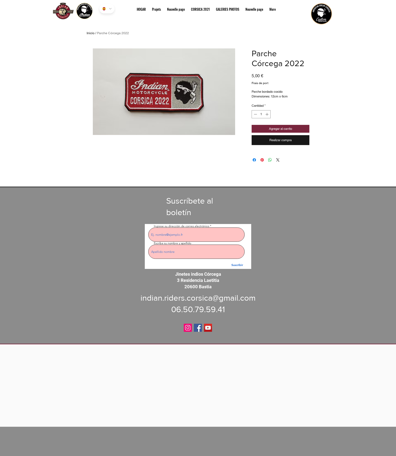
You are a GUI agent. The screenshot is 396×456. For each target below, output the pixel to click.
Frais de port (260, 83)
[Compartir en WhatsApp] (270, 159)
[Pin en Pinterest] (262, 159)
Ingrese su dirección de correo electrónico (181, 226)
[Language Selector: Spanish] (106, 8)
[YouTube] (208, 328)
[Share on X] (277, 159)
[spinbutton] (261, 114)
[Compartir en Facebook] (254, 159)
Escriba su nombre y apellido (172, 243)
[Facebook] (198, 328)
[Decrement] (255, 114)
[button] (227, 9)
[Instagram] (188, 328)
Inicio (90, 33)
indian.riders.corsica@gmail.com (198, 297)
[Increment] (267, 114)
